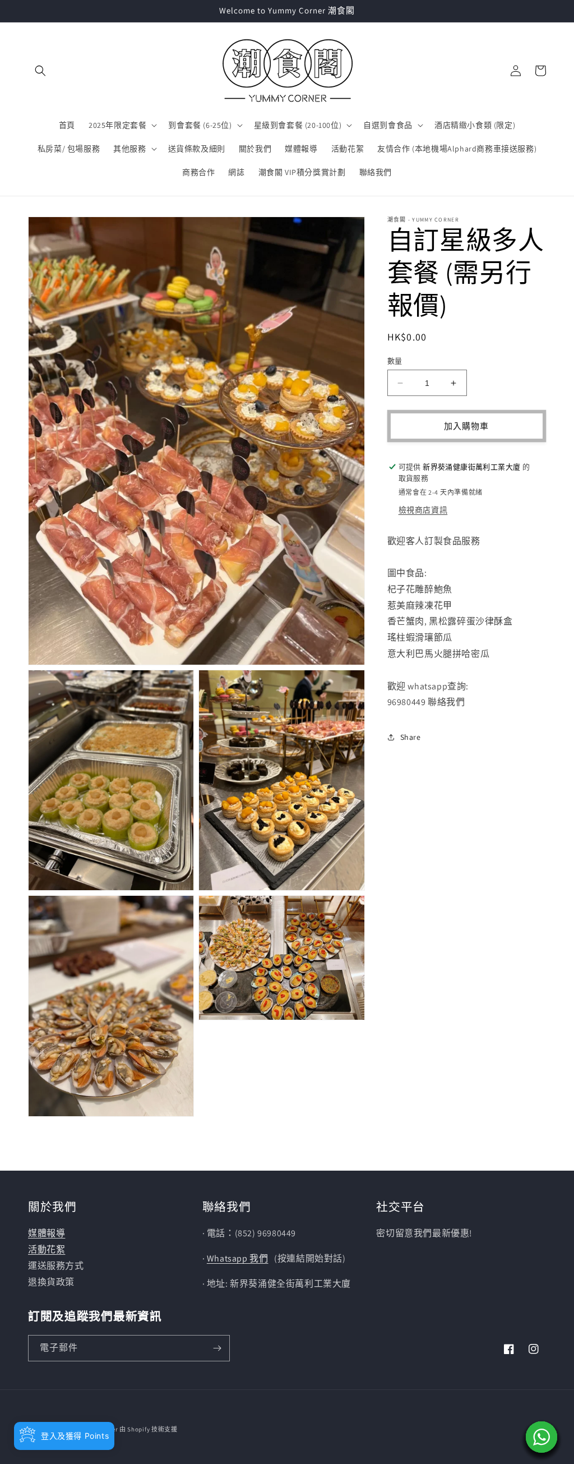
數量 (394, 361)
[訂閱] (217, 1348)
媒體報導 (46, 1233)
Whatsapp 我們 (238, 1258)
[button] (40, 70)
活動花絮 (46, 1249)
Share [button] (410, 737)
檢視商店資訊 (423, 510)
